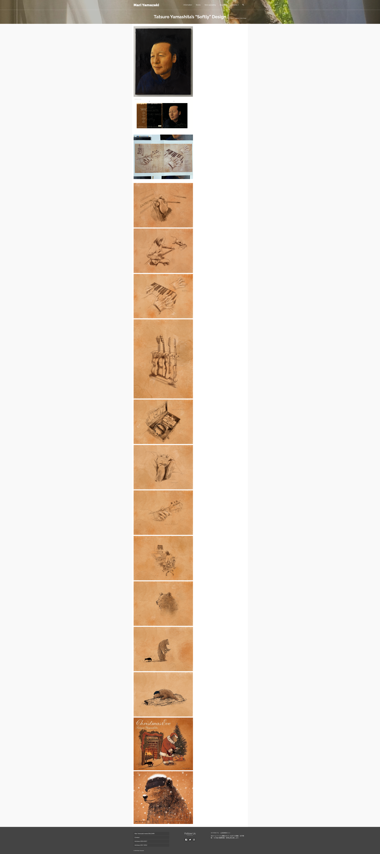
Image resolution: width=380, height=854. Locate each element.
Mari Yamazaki (146, 5)
